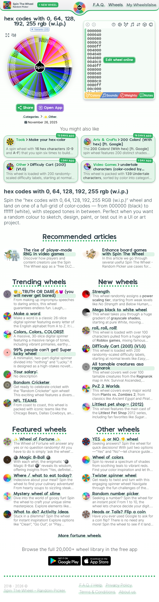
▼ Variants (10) (39, 29)
